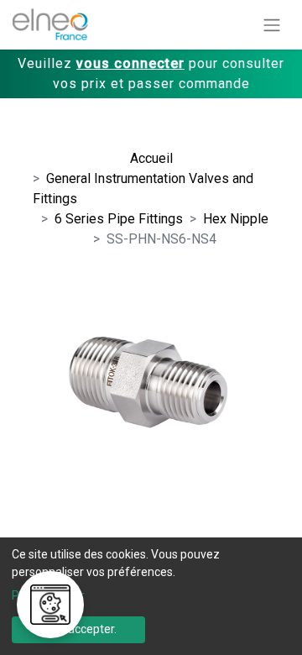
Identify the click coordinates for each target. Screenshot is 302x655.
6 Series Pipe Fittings (119, 219)
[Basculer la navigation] (271, 25)
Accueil (151, 158)
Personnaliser (48, 595)
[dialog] (151, 596)
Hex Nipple (235, 219)
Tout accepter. (79, 629)
